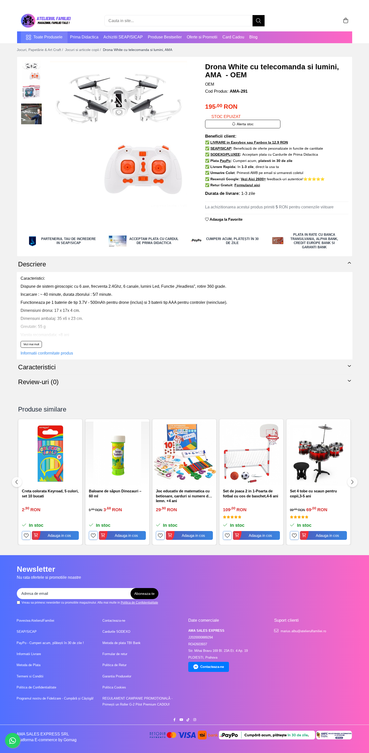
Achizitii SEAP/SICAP (123, 37)
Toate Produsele (48, 37)
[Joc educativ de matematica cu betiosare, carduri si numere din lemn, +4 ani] (184, 454)
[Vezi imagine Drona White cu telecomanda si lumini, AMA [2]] (31, 113)
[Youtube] (181, 720)
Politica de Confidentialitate (139, 602)
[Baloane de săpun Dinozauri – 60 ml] (117, 454)
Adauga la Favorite (225, 219)
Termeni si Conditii (30, 676)
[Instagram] (195, 720)
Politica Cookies (114, 687)
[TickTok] (188, 720)
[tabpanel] (119, 134)
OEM (209, 84)
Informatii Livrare (29, 654)
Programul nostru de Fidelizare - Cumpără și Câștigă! (55, 698)
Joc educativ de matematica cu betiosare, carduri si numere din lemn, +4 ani (184, 495)
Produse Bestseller (165, 37)
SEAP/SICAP (27, 631)
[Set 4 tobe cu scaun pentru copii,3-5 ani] (318, 454)
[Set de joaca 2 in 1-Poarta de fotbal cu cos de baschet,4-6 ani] (251, 454)
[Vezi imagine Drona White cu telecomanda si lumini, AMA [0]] (31, 71)
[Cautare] (259, 20)
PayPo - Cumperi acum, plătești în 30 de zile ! (50, 643)
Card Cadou (233, 37)
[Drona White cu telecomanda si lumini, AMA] (119, 134)
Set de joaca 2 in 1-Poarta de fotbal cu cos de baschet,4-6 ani (250, 493)
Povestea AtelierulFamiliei (35, 620)
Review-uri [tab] (38, 382)
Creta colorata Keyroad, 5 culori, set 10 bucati (50, 493)
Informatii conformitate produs (47, 353)
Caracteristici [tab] (37, 367)
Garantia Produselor (116, 676)
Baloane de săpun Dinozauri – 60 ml (115, 493)
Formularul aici (247, 185)
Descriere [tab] (32, 264)
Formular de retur (114, 654)
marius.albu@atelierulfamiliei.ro (303, 631)
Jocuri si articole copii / (83, 50)
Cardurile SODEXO (116, 631)
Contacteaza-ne (113, 620)
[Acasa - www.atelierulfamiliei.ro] (46, 21)
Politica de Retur (114, 665)
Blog (253, 37)
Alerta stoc (245, 124)
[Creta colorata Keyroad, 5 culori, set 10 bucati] (50, 454)
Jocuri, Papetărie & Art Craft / (40, 50)
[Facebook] (174, 720)
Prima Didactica (84, 37)
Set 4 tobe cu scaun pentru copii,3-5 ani (313, 493)
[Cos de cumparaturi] (345, 21)
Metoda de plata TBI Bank (121, 643)
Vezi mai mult (31, 344)
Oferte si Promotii (202, 37)
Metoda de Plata (28, 665)
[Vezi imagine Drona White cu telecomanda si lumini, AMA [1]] (31, 92)
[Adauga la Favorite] (26, 535)
